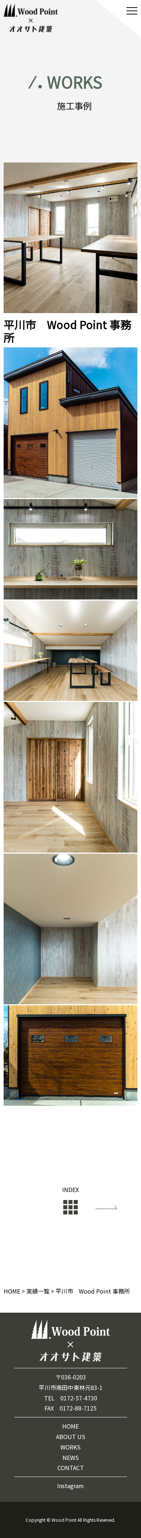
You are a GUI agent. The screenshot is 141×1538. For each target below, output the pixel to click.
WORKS (70, 1447)
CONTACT (70, 1467)
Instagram (70, 1485)
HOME (70, 1426)
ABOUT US (70, 1436)
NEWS (71, 1457)
